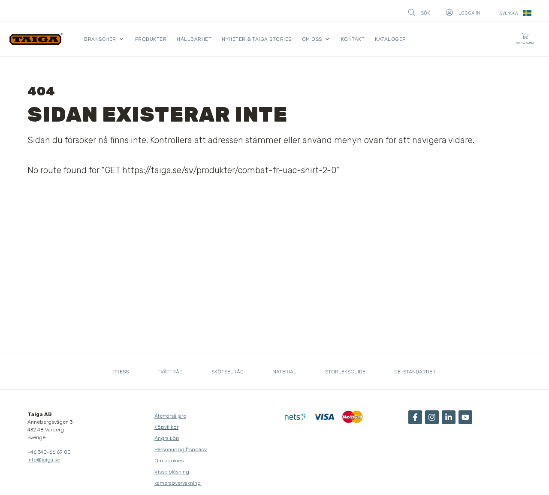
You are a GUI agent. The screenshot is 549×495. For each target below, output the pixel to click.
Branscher (100, 39)
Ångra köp (166, 438)
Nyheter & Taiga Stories (257, 39)
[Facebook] (415, 417)
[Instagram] (432, 417)
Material (284, 372)
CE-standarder (415, 372)
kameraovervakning (177, 483)
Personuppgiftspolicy (180, 449)
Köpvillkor (166, 427)
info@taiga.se (43, 460)
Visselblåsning (171, 472)
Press (121, 372)
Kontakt (353, 39)
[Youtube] (465, 417)
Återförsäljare (170, 416)
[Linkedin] (448, 417)
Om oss (312, 39)
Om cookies (169, 461)
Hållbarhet (194, 39)
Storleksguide (345, 372)
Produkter (151, 39)
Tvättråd (170, 372)
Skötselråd (227, 372)
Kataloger (390, 39)
